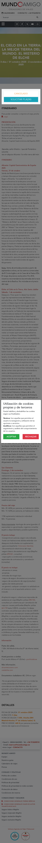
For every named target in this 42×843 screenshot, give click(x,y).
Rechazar (30, 436)
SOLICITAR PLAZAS (21, 99)
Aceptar (11, 436)
